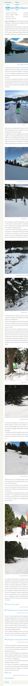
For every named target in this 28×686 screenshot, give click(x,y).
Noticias (17, 2)
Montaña (17, 4)
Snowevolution (8, 2)
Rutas (8, 4)
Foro (17, 9)
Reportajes (8, 7)
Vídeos (7, 9)
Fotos (17, 7)
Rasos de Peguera (22, 67)
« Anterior (6, 682)
